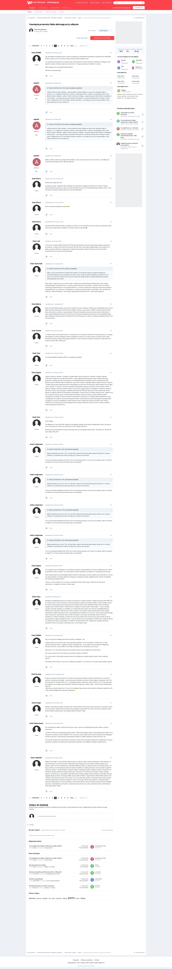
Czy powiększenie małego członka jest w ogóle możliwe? (45, 846)
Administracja (38, 12)
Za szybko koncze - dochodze (129, 128)
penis (71, 897)
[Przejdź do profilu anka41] (37, 89)
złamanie (32, 898)
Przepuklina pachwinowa (53, 873)
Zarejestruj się (139, 7)
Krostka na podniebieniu (36, 879)
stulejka (65, 898)
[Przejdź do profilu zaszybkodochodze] (92, 847)
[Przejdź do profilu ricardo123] (92, 873)
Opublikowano (53, 52)
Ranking (62, 12)
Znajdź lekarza (95, 2)
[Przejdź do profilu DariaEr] (118, 61)
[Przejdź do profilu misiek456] (118, 128)
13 (61, 45)
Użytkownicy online (51, 12)
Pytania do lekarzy (82, 2)
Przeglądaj (32, 7)
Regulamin (76, 960)
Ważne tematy (67, 7)
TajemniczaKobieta (141, 67)
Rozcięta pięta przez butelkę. (37, 865)
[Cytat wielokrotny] (46, 76)
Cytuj (50, 75)
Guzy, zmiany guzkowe (53, 880)
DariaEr (123, 60)
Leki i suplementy (107, 2)
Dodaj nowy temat (82, 38)
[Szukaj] (143, 2)
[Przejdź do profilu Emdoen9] (92, 887)
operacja (38, 898)
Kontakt (97, 960)
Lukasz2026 (36, 880)
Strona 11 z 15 (83, 45)
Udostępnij (92, 30)
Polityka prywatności (87, 960)
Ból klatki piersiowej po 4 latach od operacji (41, 886)
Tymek (34, 866)
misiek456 (123, 129)
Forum (29, 12)
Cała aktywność (43, 7)
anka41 (36, 83)
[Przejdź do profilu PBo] (118, 67)
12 (58, 45)
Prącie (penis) (48, 847)
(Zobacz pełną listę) (107, 830)
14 (64, 45)
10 (52, 45)
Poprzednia (35, 45)
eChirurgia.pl (53, 2)
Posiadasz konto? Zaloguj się (122, 7)
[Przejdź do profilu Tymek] (92, 866)
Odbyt (46, 31)
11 (55, 45)
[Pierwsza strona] (29, 46)
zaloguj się (86, 807)
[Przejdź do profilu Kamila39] (133, 61)
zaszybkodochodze (100, 846)
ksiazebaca (124, 116)
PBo (122, 66)
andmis (35, 847)
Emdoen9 (35, 887)
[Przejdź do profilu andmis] (118, 121)
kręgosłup (59, 898)
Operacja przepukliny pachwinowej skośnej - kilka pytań (45, 872)
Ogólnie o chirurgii (49, 866)
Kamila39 (139, 60)
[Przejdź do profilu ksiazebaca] (118, 113)
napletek (44, 898)
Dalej (72, 45)
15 (67, 45)
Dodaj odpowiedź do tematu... (48, 816)
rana (49, 898)
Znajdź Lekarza (55, 7)
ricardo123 (36, 873)
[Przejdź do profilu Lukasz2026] (92, 880)
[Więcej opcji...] (111, 53)
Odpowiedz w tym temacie (102, 38)
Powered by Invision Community (86, 966)
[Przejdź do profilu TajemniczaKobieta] (133, 67)
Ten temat (135, 2)
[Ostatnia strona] (76, 46)
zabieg (82, 898)
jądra (53, 898)
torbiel (77, 898)
